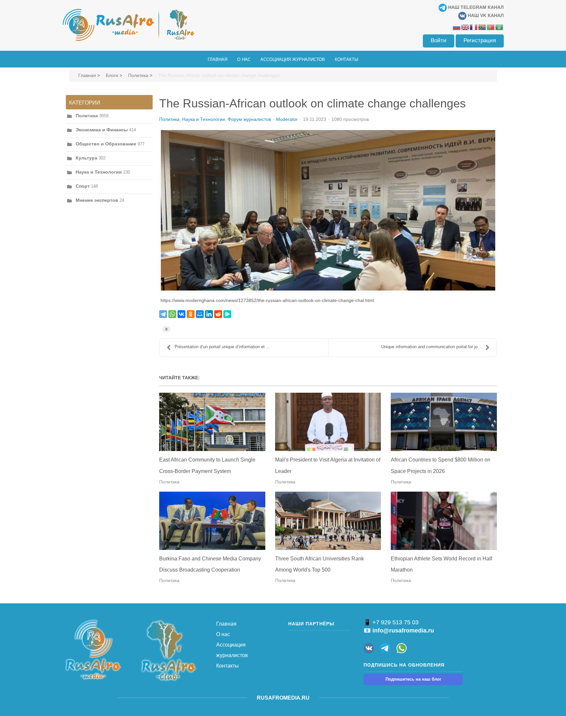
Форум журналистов (249, 119)
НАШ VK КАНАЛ (485, 15)
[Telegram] (163, 314)
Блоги (112, 75)
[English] (465, 26)
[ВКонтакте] (181, 314)
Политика (138, 75)
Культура (86, 157)
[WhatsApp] (172, 314)
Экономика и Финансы (102, 129)
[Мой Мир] (200, 314)
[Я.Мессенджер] (227, 314)
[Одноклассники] (191, 314)
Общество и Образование (106, 143)
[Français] (474, 26)
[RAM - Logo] (93, 649)
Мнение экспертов (97, 200)
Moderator (287, 119)
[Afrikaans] (482, 26)
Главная (87, 75)
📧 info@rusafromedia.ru (399, 630)
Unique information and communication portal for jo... (431, 346)
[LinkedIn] (209, 314)
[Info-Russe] (328, 210)
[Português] (491, 26)
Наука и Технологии (99, 172)
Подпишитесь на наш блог (413, 679)
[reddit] (218, 314)
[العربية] (499, 26)
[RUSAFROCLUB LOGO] (168, 650)
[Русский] (457, 26)
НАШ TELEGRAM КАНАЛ (475, 7)
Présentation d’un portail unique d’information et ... (222, 346)
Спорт (83, 186)
